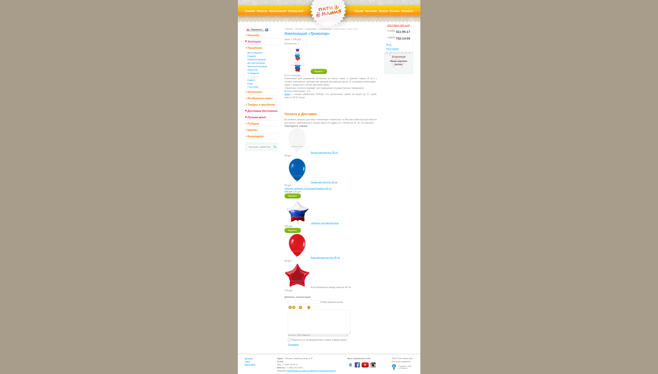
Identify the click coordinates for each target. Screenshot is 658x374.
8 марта (251, 80)
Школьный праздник (257, 66)
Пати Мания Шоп (329, 16)
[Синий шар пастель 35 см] (297, 182)
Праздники (254, 47)
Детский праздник (256, 63)
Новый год (252, 70)
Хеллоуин (254, 41)
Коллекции (254, 91)
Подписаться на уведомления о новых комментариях (319, 340)
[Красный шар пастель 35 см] (297, 257)
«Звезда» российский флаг (325, 223)
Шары (287, 94)
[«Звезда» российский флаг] (297, 223)
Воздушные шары (260, 98)
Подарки (253, 123)
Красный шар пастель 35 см (325, 257)
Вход (388, 44)
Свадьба (251, 56)
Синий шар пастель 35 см (324, 182)
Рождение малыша (256, 59)
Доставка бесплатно (262, 110)
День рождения (255, 53)
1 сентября (252, 87)
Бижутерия (255, 136)
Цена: (287, 39)
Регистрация (392, 48)
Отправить (293, 344)
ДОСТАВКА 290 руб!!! (398, 25)
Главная (288, 29)
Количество (290, 43)
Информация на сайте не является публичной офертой (311, 371)
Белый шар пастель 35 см (324, 152)
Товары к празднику (261, 104)
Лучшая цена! (256, 117)
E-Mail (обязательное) (331, 302)
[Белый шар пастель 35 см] (297, 152)
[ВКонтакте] (267, 30)
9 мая (250, 83)
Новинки (253, 35)
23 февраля (253, 77)
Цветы (252, 129)
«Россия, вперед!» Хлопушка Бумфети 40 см (308, 188)
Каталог (299, 29)
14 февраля (253, 73)
